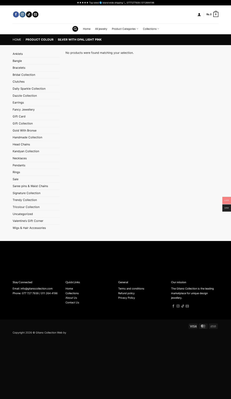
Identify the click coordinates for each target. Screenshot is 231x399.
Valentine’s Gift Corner (28, 221)
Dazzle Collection (25, 95)
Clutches (19, 81)
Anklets (18, 54)
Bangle (17, 61)
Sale (15, 179)
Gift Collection (23, 123)
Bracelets (19, 67)
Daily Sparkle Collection (29, 88)
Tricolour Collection (26, 207)
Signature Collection (26, 193)
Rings (16, 172)
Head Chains (21, 144)
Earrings (18, 102)
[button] (199, 14)
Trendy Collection (25, 200)
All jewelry (101, 28)
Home (86, 28)
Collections (150, 28)
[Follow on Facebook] (16, 14)
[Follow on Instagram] (22, 14)
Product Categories (124, 28)
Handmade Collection (27, 137)
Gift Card (19, 116)
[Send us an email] (35, 14)
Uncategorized (23, 214)
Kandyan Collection (26, 151)
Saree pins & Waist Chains (30, 186)
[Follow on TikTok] (29, 14)
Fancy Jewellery (24, 109)
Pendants (19, 165)
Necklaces (20, 158)
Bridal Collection (24, 74)
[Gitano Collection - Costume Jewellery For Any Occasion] (115, 14)
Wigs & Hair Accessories (29, 228)
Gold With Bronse (24, 130)
